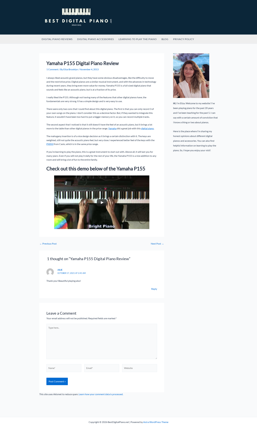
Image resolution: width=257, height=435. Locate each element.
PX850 (49, 144)
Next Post (157, 243)
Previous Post (48, 243)
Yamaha (112, 128)
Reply (154, 288)
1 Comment (52, 69)
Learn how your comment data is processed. (101, 394)
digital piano (147, 128)
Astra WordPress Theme (155, 422)
